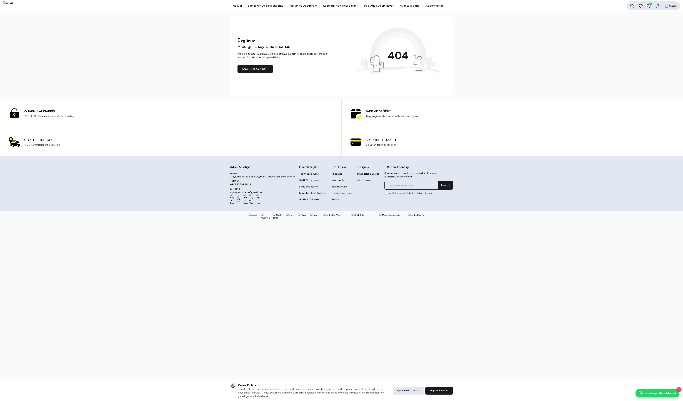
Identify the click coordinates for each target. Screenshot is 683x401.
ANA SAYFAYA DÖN (255, 69)
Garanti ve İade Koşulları (312, 193)
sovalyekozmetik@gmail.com (247, 192)
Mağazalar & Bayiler (368, 173)
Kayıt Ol (445, 185)
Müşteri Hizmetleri (342, 193)
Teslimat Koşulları (309, 173)
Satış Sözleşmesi (308, 186)
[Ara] (632, 6)
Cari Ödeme (364, 180)
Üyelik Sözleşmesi (309, 180)
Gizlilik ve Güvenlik (309, 199)
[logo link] (24, 5)
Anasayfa (337, 173)
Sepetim (336, 199)
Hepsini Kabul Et (439, 390)
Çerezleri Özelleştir (408, 390)
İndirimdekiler (339, 186)
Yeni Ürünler (338, 180)
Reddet (300, 392)
